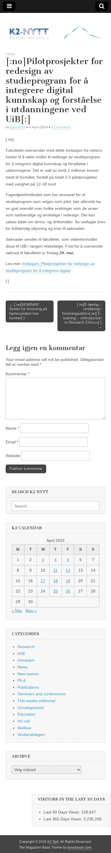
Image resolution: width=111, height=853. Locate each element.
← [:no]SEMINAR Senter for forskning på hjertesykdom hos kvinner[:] (28, 311)
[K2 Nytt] (55, 28)
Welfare (24, 728)
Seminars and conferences (41, 694)
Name (12, 428)
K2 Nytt (53, 842)
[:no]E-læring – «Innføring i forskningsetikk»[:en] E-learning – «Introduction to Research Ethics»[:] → (82, 316)
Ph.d (21, 680)
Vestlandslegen (31, 734)
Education (26, 714)
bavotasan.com (79, 848)
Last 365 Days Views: (63, 819)
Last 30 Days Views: (62, 812)
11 (55, 570)
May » (31, 610)
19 (68, 580)
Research (26, 646)
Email (12, 442)
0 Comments (61, 127)
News (10, 54)
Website (13, 455)
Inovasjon (26, 660)
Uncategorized (30, 707)
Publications (28, 687)
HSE (21, 653)
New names (28, 674)
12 (68, 570)
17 (43, 580)
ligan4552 (17, 127)
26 (68, 591)
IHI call (23, 721)
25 (55, 591)
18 (55, 580)
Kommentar (17, 374)
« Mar (17, 610)
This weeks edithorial (36, 700)
